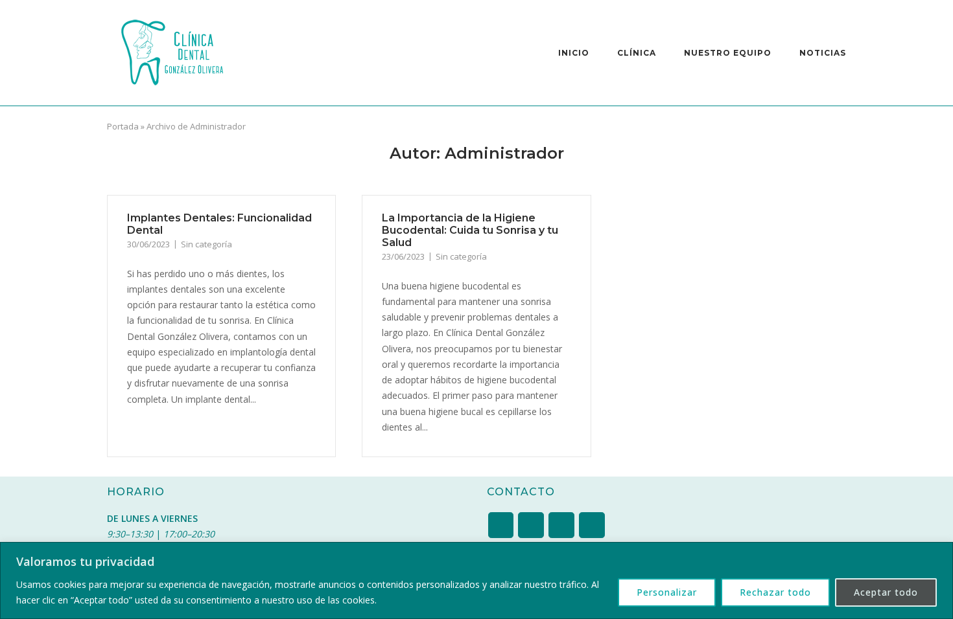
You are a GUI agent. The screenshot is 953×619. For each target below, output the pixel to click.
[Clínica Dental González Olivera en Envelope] (530, 525)
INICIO (573, 53)
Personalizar (667, 592)
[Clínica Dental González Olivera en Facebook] (561, 525)
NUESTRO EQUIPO (727, 53)
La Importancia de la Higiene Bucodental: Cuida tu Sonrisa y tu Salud (470, 230)
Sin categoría (206, 244)
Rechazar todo (775, 592)
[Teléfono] (591, 525)
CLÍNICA (636, 53)
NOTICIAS (822, 53)
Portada (123, 126)
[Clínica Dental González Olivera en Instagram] (500, 525)
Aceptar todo (886, 592)
